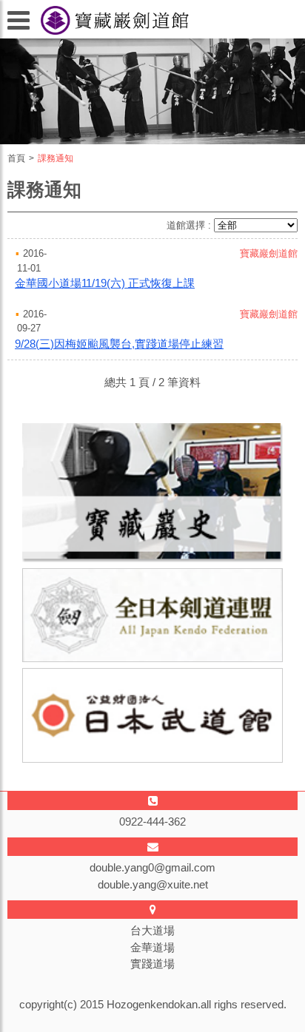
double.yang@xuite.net (153, 884)
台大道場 (152, 930)
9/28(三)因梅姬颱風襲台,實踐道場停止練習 (119, 343)
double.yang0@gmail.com (152, 867)
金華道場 (152, 947)
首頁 (16, 158)
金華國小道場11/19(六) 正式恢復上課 (105, 283)
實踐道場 (152, 963)
